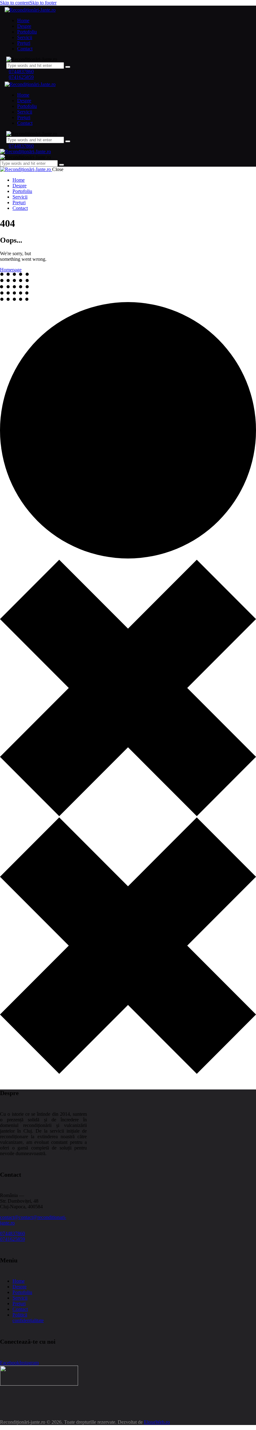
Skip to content (15, 2)
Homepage (11, 269)
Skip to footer (43, 2)
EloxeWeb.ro (157, 1422)
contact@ (9, 1217)
